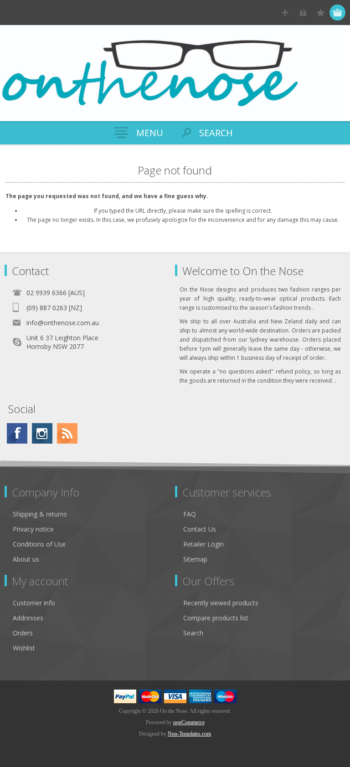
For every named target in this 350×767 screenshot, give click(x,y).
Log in (303, 12)
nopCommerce (189, 722)
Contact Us (199, 529)
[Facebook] (17, 433)
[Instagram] (42, 433)
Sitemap (195, 559)
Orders (23, 633)
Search (193, 633)
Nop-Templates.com (189, 734)
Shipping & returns (40, 514)
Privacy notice (33, 529)
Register (285, 12)
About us (26, 559)
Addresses (28, 618)
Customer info (34, 602)
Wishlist (24, 648)
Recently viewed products (220, 602)
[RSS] (67, 433)
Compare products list (215, 618)
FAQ (189, 514)
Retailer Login (203, 544)
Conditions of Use (39, 544)
